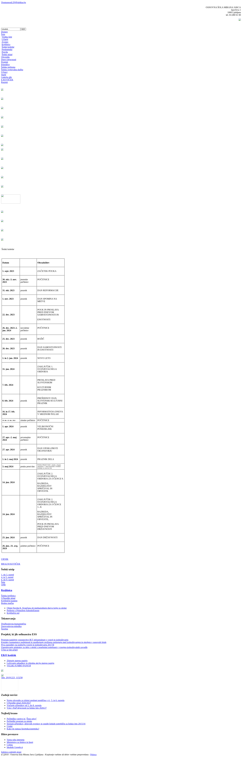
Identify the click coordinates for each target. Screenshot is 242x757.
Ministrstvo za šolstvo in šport (20, 742)
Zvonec (5, 42)
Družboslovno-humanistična (13, 624)
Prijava (93, 754)
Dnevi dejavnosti (8, 59)
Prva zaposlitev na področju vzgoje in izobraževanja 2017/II (27, 645)
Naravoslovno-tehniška (11, 626)
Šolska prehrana (8, 67)
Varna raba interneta (15, 740)
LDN (13, 2)
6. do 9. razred (7, 580)
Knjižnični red (13, 613)
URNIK (4, 559)
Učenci (4, 72)
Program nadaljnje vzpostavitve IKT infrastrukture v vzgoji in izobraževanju (34, 640)
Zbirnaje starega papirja (17, 660)
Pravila (5, 52)
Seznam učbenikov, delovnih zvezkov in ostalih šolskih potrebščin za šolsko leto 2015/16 (46, 724)
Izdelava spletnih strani (11, 752)
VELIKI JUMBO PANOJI (19, 665)
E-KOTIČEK (7, 80)
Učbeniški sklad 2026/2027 (19, 703)
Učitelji (5, 39)
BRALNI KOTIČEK (10, 564)
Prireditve (5, 64)
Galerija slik (6, 77)
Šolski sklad (7, 54)
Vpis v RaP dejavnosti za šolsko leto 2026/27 (27, 708)
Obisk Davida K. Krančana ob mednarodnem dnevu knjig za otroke (37, 608)
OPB (3, 585)
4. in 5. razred (7, 577)
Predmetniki (7, 49)
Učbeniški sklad (8, 598)
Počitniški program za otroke (19, 721)
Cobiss (10, 745)
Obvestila (5, 57)
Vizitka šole (7, 37)
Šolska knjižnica (8, 595)
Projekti (4, 62)
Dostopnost (6, 2)
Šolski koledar (8, 47)
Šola (3, 34)
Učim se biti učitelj (9, 650)
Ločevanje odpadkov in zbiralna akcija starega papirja (30, 663)
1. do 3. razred (7, 574)
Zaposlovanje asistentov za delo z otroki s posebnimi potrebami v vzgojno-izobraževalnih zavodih (44, 647)
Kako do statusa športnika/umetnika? (23, 729)
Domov (4, 32)
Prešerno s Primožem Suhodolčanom (23, 610)
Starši (3, 74)
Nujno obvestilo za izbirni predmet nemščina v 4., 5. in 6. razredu (35, 700)
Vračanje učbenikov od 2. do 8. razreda (24, 705)
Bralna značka (7, 603)
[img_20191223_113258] (12, 677)
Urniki (9, 726)
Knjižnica (6, 44)
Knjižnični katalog (9, 601)
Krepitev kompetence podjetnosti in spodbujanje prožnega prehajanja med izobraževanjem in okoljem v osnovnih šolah (53, 642)
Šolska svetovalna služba (12, 69)
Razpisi (4, 82)
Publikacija (21, 2)
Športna (4, 629)
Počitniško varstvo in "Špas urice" (22, 719)
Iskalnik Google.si (15, 747)
